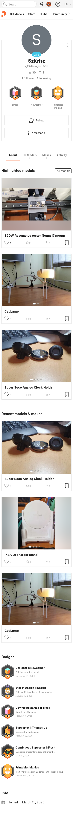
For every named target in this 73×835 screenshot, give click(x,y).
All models (63, 170)
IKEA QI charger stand (20, 554)
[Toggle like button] (6, 242)
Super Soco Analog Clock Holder (29, 387)
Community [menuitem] (59, 14)
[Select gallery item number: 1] (34, 304)
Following (44, 78)
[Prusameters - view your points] (48, 4)
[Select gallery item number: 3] (38, 379)
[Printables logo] (3, 14)
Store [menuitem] (31, 14)
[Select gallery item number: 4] (41, 379)
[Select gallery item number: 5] (42, 547)
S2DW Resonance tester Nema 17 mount (34, 235)
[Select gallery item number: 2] (38, 304)
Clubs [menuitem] (43, 14)
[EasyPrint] (41, 4)
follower (28, 78)
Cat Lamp (11, 311)
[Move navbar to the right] (69, 14)
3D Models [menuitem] (17, 14)
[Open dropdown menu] (68, 43)
